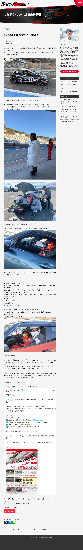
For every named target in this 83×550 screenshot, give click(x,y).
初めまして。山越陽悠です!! (68, 106)
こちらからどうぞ (20, 316)
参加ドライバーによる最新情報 (56, 15)
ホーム (46, 15)
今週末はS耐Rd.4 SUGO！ (68, 121)
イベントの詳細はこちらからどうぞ (22, 382)
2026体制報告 (44, 530)
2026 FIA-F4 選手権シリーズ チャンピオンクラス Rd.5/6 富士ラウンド (69, 111)
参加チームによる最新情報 (68, 84)
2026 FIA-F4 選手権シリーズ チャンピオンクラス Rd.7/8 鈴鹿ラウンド (69, 101)
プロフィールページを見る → (69, 71)
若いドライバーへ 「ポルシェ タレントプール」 (26, 530)
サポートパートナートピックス (69, 88)
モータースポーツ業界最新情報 (69, 91)
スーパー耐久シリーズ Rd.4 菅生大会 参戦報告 (69, 117)
